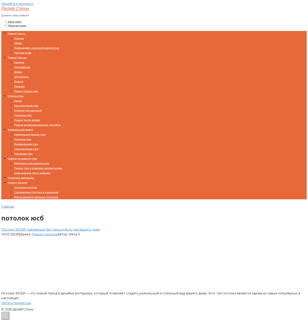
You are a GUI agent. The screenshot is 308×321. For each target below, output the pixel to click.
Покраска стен (22, 115)
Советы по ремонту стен (22, 158)
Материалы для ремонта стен (31, 163)
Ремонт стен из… (18, 57)
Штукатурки (21, 76)
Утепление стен (23, 153)
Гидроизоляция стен (26, 149)
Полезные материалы (21, 177)
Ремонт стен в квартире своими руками (38, 168)
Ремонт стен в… (17, 33)
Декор (18, 100)
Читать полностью (16, 303)
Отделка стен (15, 96)
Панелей (19, 86)
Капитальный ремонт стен (30, 134)
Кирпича (19, 62)
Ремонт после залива (27, 120)
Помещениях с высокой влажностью (36, 48)
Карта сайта (14, 21)
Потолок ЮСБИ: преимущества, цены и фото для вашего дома (50, 229)
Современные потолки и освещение (36, 192)
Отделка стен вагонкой (28, 110)
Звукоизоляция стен (26, 105)
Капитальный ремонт (20, 129)
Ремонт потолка (17, 182)
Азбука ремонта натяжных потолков (36, 197)
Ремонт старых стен (26, 91)
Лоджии (19, 38)
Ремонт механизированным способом (37, 125)
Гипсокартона (22, 67)
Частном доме (22, 52)
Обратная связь (17, 25)
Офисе (18, 43)
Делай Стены (15, 8)
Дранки (18, 81)
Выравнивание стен (26, 144)
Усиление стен (22, 139)
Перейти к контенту (17, 3)
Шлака (18, 72)
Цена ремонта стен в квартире (32, 173)
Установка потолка (25, 187)
